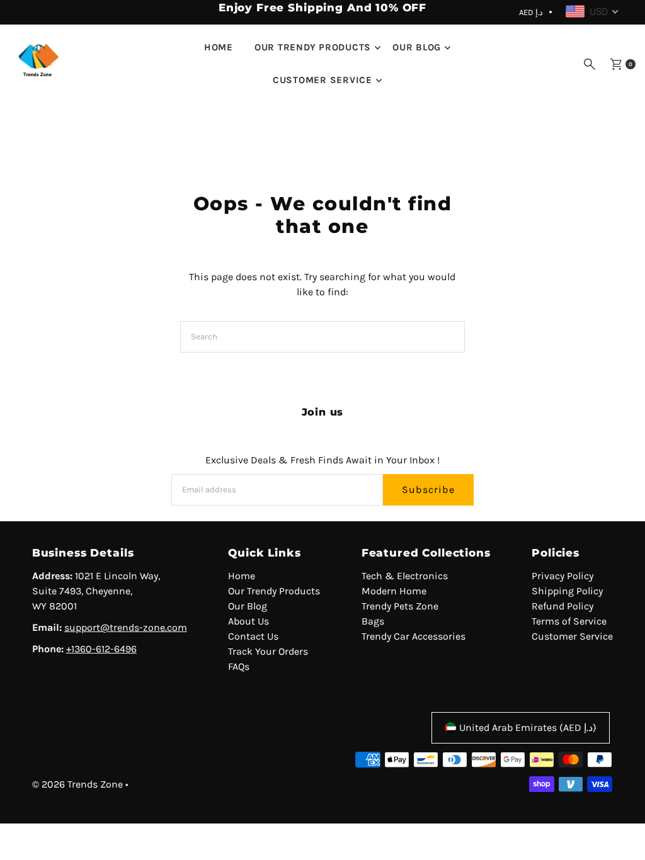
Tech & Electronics (405, 576)
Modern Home (394, 591)
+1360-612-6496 (101, 649)
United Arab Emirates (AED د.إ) (527, 727)
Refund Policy (562, 606)
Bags (373, 621)
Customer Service (322, 80)
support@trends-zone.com (125, 627)
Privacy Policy (562, 576)
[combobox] (592, 11)
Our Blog (416, 47)
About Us (248, 621)
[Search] (590, 64)
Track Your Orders (268, 651)
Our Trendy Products (312, 47)
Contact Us (253, 636)
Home (218, 47)
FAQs (238, 666)
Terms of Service (569, 621)
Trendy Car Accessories (413, 636)
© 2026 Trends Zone (77, 784)
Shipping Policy (567, 591)
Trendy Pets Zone (400, 606)
